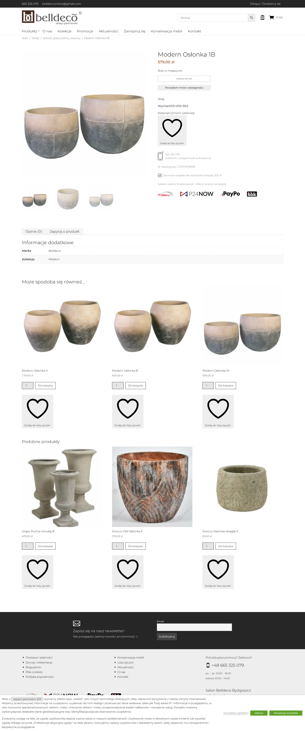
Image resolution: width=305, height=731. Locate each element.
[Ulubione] (259, 16)
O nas (47, 31)
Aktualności (108, 31)
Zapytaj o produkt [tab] (65, 231)
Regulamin (33, 667)
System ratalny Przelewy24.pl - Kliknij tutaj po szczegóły (192, 184)
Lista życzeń (125, 662)
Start (25, 38)
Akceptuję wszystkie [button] (286, 713)
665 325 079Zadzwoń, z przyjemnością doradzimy (188, 156)
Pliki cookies (34, 672)
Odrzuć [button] (259, 713)
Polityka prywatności (40, 676)
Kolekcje (64, 31)
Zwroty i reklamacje (39, 662)
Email (160, 621)
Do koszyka (45, 385)
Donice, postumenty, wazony (61, 38)
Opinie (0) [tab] (33, 231)
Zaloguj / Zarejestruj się (265, 3)
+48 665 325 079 (228, 665)
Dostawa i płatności (39, 657)
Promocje (85, 31)
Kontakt (194, 31)
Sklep (35, 38)
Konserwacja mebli (166, 31)
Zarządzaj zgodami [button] (236, 713)
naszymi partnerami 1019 (27, 699)
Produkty (29, 31)
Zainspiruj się (134, 31)
